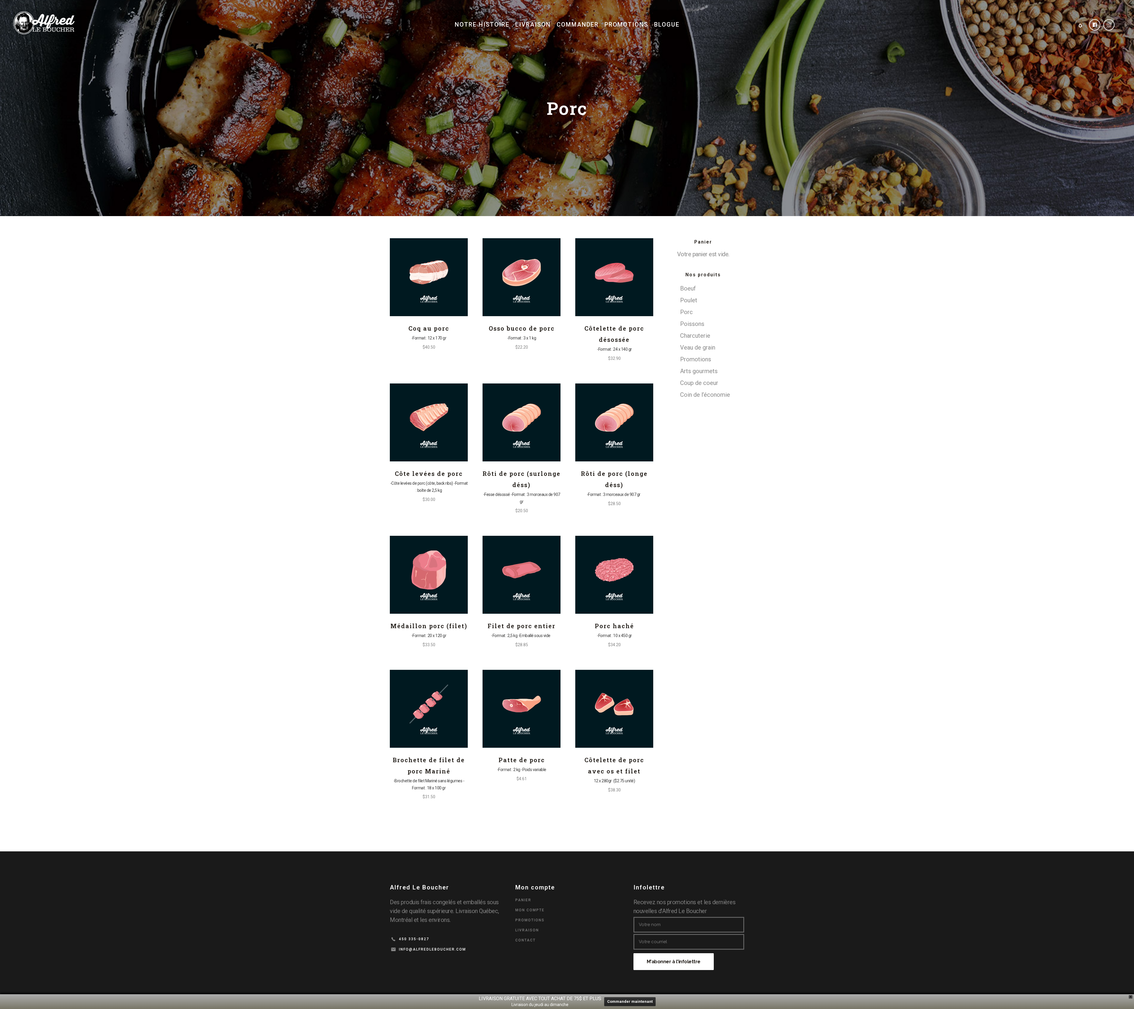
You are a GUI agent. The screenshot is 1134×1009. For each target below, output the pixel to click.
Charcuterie (695, 335)
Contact (525, 940)
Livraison (527, 930)
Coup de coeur (699, 382)
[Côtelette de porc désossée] (614, 277)
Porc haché (614, 626)
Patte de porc (521, 760)
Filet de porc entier (521, 626)
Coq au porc (428, 328)
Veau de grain (697, 347)
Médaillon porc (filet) (428, 626)
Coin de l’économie (705, 394)
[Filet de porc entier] (522, 575)
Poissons (692, 323)
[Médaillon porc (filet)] (429, 575)
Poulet (688, 300)
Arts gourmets (699, 371)
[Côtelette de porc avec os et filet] (614, 709)
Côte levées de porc (429, 473)
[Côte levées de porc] (429, 422)
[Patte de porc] (522, 709)
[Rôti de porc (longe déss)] (614, 422)
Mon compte (530, 910)
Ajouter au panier (406, 347)
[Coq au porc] (429, 277)
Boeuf (688, 288)
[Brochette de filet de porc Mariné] (429, 709)
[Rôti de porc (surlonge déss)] (522, 422)
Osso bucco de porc (522, 328)
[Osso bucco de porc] (522, 277)
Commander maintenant (630, 1001)
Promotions (695, 359)
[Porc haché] (614, 575)
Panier (523, 900)
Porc (686, 312)
